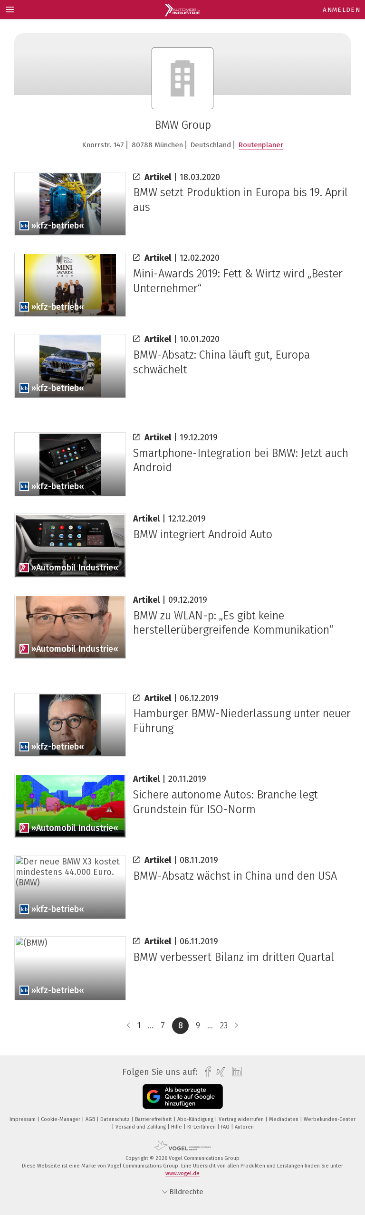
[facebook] (206, 1072)
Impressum (23, 1119)
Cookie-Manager (61, 1119)
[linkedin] (234, 1072)
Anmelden (341, 10)
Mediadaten (284, 1119)
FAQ (226, 1127)
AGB (91, 1119)
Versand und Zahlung (141, 1127)
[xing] (218, 1072)
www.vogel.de (182, 1173)
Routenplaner (261, 145)
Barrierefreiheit (154, 1119)
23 (224, 1025)
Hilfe (177, 1127)
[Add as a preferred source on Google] (183, 1096)
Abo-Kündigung (196, 1119)
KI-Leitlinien (202, 1127)
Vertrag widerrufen (242, 1119)
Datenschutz (115, 1119)
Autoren (244, 1127)
